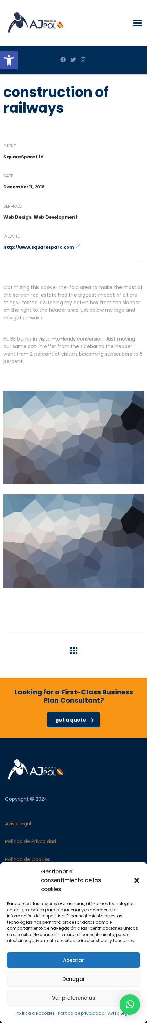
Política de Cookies (27, 859)
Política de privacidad (81, 1013)
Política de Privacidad (30, 841)
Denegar (73, 979)
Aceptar (73, 960)
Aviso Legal (120, 1013)
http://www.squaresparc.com (38, 247)
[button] (9, 60)
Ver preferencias (73, 997)
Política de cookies (35, 1013)
